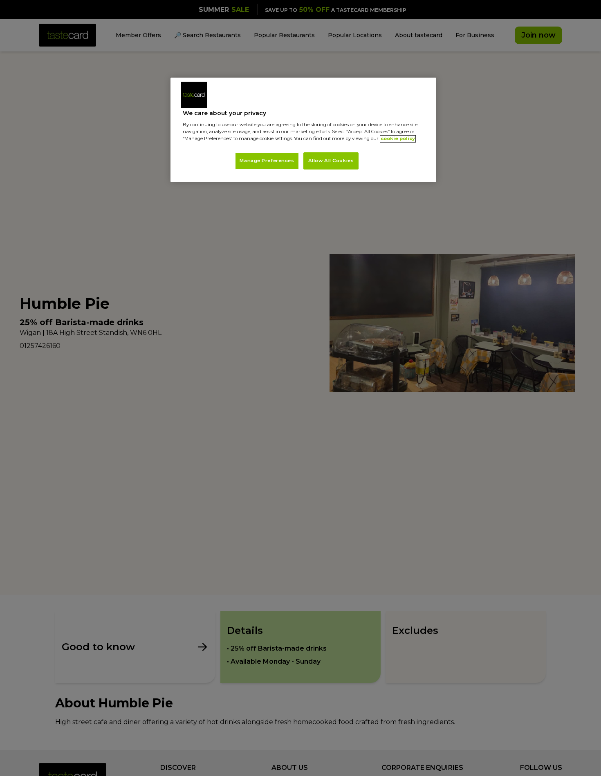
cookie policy (398, 139)
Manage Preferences (267, 161)
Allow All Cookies (331, 161)
